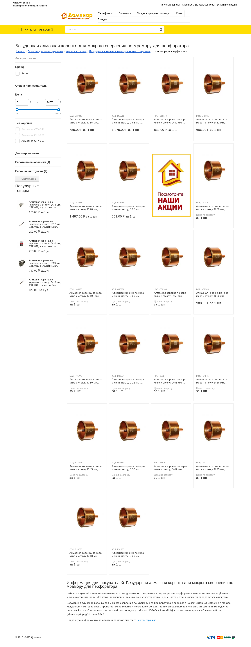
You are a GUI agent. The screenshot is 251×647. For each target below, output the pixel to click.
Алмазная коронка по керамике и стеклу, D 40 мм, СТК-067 (170, 121)
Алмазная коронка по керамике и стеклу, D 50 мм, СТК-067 (212, 294)
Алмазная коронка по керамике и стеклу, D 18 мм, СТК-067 (86, 554)
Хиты (179, 13)
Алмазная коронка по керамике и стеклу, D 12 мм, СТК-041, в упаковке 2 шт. (45, 224)
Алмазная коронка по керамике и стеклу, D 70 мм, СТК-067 (86, 208)
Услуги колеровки (227, 4)
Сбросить (29, 178)
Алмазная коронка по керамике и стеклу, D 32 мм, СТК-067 (212, 121)
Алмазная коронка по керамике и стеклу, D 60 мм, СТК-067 (212, 208)
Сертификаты (105, 13)
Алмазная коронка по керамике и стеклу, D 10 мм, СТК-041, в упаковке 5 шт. (45, 282)
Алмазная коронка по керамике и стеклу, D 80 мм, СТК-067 (86, 381)
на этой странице (146, 620)
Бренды (102, 19)
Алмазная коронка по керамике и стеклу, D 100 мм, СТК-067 (86, 294)
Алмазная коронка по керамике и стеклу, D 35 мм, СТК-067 (86, 121)
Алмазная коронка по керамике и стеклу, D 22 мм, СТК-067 (128, 381)
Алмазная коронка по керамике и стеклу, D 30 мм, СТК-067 (128, 468)
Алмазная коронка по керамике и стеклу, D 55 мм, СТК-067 (170, 381)
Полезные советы (170, 4)
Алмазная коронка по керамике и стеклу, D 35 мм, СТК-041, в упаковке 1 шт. (45, 205)
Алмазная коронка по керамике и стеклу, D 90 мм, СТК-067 (128, 294)
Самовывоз (125, 13)
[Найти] (160, 29)
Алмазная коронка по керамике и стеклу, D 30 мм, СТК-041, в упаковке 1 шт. (45, 243)
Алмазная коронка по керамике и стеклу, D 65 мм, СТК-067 (170, 294)
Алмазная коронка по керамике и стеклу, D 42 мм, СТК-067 (170, 468)
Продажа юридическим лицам (153, 13)
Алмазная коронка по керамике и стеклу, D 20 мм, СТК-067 (128, 554)
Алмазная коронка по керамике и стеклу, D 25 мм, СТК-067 (128, 208)
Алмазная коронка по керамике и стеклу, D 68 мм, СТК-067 (128, 121)
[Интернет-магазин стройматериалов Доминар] (76, 16)
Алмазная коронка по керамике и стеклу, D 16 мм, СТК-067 (212, 381)
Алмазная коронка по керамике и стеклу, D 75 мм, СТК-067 (212, 468)
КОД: (71, 116)
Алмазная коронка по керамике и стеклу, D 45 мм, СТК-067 (86, 468)
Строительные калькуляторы (198, 4)
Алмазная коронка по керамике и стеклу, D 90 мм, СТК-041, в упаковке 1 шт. (45, 263)
